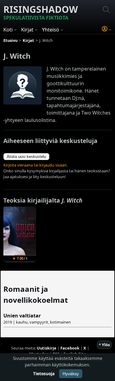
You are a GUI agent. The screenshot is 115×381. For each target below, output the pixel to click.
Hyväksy (71, 373)
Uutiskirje (46, 348)
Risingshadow (40, 12)
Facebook (69, 348)
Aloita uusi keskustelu (26, 156)
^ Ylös (104, 344)
